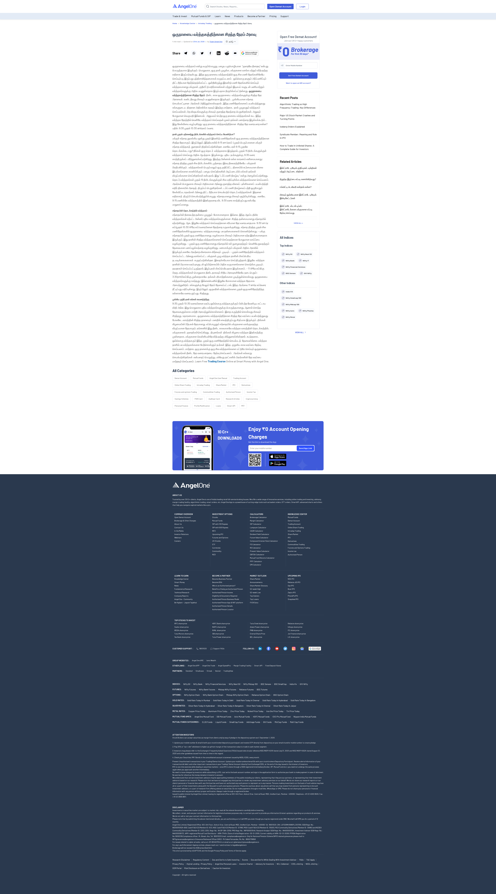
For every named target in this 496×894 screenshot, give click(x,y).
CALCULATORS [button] (256, 514)
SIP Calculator (255, 524)
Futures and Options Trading (299, 548)
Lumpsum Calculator (258, 527)
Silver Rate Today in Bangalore (230, 706)
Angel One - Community (183, 599)
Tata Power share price (221, 637)
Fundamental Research (183, 589)
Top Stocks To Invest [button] (184, 620)
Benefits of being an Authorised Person (227, 589)
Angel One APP (193, 665)
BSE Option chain (280, 695)
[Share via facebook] (210, 53)
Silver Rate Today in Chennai (258, 706)
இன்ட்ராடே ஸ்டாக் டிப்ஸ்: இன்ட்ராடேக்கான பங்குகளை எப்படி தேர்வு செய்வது (296, 209)
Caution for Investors (221, 868)
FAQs (301, 860)
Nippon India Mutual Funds (304, 716)
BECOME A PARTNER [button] (221, 576)
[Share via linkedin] (218, 53)
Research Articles (233, 399)
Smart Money (179, 582)
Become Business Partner (222, 579)
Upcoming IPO (217, 534)
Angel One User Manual (218, 378)
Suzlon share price (181, 627)
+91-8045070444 (215, 842)
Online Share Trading (183, 385)
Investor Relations (181, 534)
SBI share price (218, 634)
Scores (245, 860)
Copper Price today (196, 711)
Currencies (216, 548)
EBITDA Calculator (257, 554)
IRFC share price (180, 623)
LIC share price (293, 637)
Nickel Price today (255, 711)
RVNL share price (219, 630)
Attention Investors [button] (183, 734)
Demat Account (181, 378)
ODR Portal (176, 868)
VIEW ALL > (298, 223)
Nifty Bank (197, 684)
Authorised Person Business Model (225, 599)
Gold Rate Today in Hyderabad (275, 700)
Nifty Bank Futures (207, 689)
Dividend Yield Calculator (259, 534)
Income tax (292, 551)
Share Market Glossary (259, 586)
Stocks (215, 517)
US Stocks (216, 541)
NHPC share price (219, 627)
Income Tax (251, 392)
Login (302, 6)
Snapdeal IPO (293, 599)
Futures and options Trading (186, 392)
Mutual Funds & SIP (201, 16)
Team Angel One (216, 41)
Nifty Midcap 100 (250, 684)
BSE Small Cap (280, 684)
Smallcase (200, 671)
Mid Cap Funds (281, 722)
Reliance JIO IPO (294, 582)
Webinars (178, 537)
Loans (218, 406)
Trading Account (239, 378)
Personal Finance (181, 406)
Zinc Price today (237, 711)
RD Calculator (255, 548)
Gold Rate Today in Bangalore (303, 700)
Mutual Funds (198, 378)
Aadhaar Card (214, 399)
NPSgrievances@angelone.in (183, 839)
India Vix (293, 684)
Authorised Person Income (222, 592)
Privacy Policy (219, 851)
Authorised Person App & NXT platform (227, 602)
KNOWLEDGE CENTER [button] (297, 514)
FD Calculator (255, 544)
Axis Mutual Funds (242, 716)
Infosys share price (295, 627)
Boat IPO (291, 589)
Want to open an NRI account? (298, 83)
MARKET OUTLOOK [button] (258, 576)
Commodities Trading (211, 392)
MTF (243, 406)
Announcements (256, 582)
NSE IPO (291, 579)
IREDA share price (181, 630)
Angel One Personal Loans (226, 864)
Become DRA (217, 582)
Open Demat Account (280, 6)
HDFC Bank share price (221, 623)
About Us (178, 524)
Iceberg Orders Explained (292, 126)
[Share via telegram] (185, 53)
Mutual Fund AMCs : (182, 716)
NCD (214, 554)
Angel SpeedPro (224, 665)
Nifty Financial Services (215, 684)
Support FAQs (218, 648)
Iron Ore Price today (274, 711)
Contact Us (178, 527)
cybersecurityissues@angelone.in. (246, 842)
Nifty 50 (186, 684)
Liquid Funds (220, 722)
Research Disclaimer (181, 860)
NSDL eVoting (311, 864)
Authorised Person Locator (223, 609)
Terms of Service (234, 851)
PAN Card (198, 399)
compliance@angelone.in (236, 836)
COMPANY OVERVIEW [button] (183, 514)
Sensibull (189, 671)
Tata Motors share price (183, 634)
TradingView (228, 671)
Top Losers (254, 599)
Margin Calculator (257, 521)
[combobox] (231, 41)
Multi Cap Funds (297, 722)
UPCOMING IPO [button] (294, 576)
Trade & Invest (179, 16)
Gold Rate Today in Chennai (248, 700)
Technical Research (181, 592)
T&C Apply (310, 860)
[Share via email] (235, 53)
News (227, 16)
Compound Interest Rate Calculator (264, 541)
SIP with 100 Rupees (220, 524)
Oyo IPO (291, 586)
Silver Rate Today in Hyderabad (201, 706)
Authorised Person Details (222, 606)
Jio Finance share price (297, 634)
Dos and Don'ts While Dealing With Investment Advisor (273, 860)
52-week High (255, 589)
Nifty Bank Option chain (213, 695)
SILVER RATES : (179, 706)
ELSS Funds (207, 722)
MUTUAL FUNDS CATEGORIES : (185, 722)
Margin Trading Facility (242, 665)
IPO (234, 385)
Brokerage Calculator (258, 517)
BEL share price (256, 637)
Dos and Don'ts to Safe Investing (225, 860)
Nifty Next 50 (234, 684)
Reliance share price (295, 623)
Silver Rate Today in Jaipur (284, 706)
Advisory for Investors (265, 864)
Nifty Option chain (192, 695)
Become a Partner (256, 16)
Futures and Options (220, 537)
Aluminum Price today (217, 711)
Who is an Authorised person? (223, 586)
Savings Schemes (181, 399)
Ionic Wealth (211, 660)
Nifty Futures (190, 689)
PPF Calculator (256, 561)
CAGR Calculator (256, 531)
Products (238, 16)
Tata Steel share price (258, 623)
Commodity (216, 551)
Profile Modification (202, 406)
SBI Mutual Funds (224, 716)
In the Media (179, 531)
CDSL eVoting (297, 864)
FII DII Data (254, 602)
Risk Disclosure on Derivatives (197, 868)
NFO (214, 531)
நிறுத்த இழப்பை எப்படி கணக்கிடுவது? (298, 179)
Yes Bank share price (182, 637)
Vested (217, 671)
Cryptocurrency (252, 399)
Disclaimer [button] (178, 807)
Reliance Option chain (261, 695)
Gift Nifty (304, 684)
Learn (218, 16)
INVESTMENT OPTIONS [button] (222, 514)
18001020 (203, 648)
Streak (209, 671)
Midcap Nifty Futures (227, 689)
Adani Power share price (259, 627)
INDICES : (176, 684)
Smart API (231, 406)
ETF (213, 544)
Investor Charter (246, 864)
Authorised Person (233, 392)
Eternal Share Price (257, 634)
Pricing (272, 16)
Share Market (221, 385)
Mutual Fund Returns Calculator (262, 558)
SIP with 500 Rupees (220, 527)
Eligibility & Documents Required (224, 596)
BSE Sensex (266, 684)
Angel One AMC (198, 660)
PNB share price (256, 630)
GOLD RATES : (178, 700)
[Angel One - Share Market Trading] (184, 6)
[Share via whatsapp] (194, 53)
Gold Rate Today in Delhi (223, 700)
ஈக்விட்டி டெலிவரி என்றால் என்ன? (296, 186)
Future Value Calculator (259, 537)
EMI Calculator (255, 565)
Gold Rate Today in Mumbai (198, 700)
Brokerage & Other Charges (185, 521)
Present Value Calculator (259, 551)
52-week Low (255, 592)
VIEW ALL (299, 332)
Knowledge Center (181, 579)
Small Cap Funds (236, 722)
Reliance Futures (246, 689)
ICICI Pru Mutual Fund (281, 716)
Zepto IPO (292, 592)
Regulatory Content (201, 860)
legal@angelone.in (240, 845)
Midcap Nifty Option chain (237, 695)
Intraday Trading (203, 385)
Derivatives (246, 385)
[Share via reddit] (227, 53)
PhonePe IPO (293, 596)
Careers (177, 541)
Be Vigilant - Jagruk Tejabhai (185, 602)
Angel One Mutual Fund (204, 716)
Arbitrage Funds (253, 722)
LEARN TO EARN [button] (181, 576)
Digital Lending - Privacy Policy (199, 864)
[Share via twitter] (202, 53)
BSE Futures (262, 689)
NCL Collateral (283, 864)
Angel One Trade (208, 665)
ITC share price (293, 630)
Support (285, 16)
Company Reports (181, 596)
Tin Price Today (293, 711)
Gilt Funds (267, 722)
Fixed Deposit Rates (273, 665)
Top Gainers (254, 596)
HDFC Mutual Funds (261, 716)
